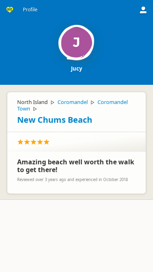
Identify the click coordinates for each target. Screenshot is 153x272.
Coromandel (73, 102)
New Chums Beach (54, 119)
